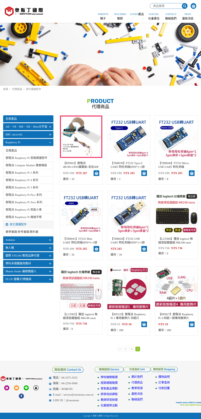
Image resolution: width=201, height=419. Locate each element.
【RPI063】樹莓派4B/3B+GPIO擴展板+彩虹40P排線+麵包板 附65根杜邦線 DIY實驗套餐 (81, 165)
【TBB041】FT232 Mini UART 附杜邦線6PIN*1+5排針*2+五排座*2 (80, 240)
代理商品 (17, 89)
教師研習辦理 (109, 399)
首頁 (5, 89)
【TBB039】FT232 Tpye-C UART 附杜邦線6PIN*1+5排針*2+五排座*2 (128, 165)
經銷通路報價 (109, 382)
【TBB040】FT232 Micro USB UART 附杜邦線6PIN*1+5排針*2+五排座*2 (174, 165)
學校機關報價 (109, 377)
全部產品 (11, 118)
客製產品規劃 (109, 388)
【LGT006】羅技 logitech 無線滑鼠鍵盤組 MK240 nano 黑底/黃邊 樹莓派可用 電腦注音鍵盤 (176, 240)
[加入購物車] (96, 173)
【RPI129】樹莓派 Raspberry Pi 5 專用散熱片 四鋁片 (128, 316)
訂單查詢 (164, 382)
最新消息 (137, 393)
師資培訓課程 (109, 394)
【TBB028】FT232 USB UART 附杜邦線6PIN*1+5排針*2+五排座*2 (128, 240)
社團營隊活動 (109, 405)
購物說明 (164, 376)
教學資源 (137, 388)
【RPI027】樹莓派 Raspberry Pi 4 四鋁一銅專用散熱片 (175, 316)
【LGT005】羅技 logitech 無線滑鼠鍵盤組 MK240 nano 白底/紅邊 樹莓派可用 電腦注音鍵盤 (81, 316)
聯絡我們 (137, 399)
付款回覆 (164, 388)
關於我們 (137, 376)
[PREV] (119, 349)
